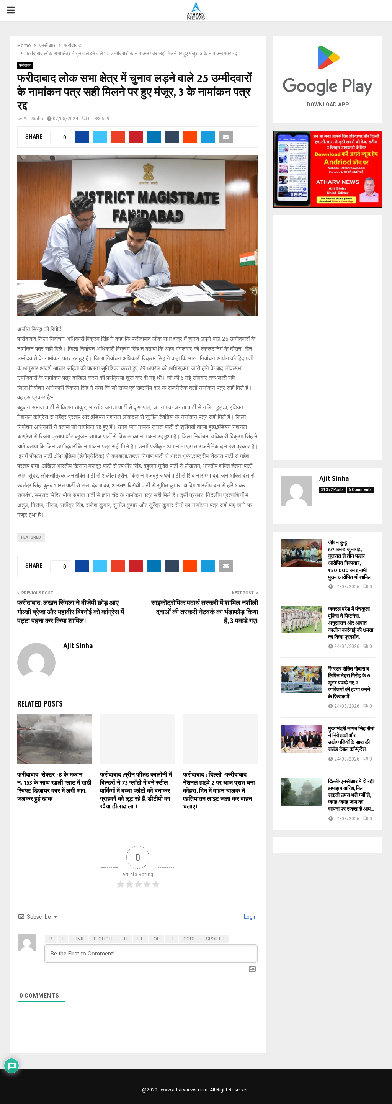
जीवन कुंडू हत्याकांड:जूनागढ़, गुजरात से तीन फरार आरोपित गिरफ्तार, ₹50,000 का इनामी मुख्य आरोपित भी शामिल (349, 560)
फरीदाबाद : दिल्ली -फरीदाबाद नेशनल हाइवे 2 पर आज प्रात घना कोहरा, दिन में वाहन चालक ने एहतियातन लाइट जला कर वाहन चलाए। (219, 791)
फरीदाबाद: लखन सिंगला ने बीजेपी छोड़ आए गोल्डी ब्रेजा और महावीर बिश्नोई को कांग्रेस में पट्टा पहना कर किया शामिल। (70, 612)
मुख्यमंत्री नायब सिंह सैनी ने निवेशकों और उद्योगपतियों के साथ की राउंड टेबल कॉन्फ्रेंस (351, 739)
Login (250, 917)
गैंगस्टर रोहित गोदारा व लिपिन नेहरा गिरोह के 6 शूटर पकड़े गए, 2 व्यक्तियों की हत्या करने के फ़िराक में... (349, 682)
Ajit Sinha (33, 118)
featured (31, 537)
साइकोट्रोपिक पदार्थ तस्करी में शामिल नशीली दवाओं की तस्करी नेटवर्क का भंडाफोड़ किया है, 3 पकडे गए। (204, 612)
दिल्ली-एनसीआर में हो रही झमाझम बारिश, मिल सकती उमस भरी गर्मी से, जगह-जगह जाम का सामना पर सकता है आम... (351, 795)
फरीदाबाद (25, 65)
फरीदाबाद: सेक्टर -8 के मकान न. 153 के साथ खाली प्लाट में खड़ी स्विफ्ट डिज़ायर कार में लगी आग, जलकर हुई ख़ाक (54, 787)
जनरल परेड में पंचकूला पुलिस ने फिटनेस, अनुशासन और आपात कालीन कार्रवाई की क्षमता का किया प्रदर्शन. (350, 623)
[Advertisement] (328, 338)
